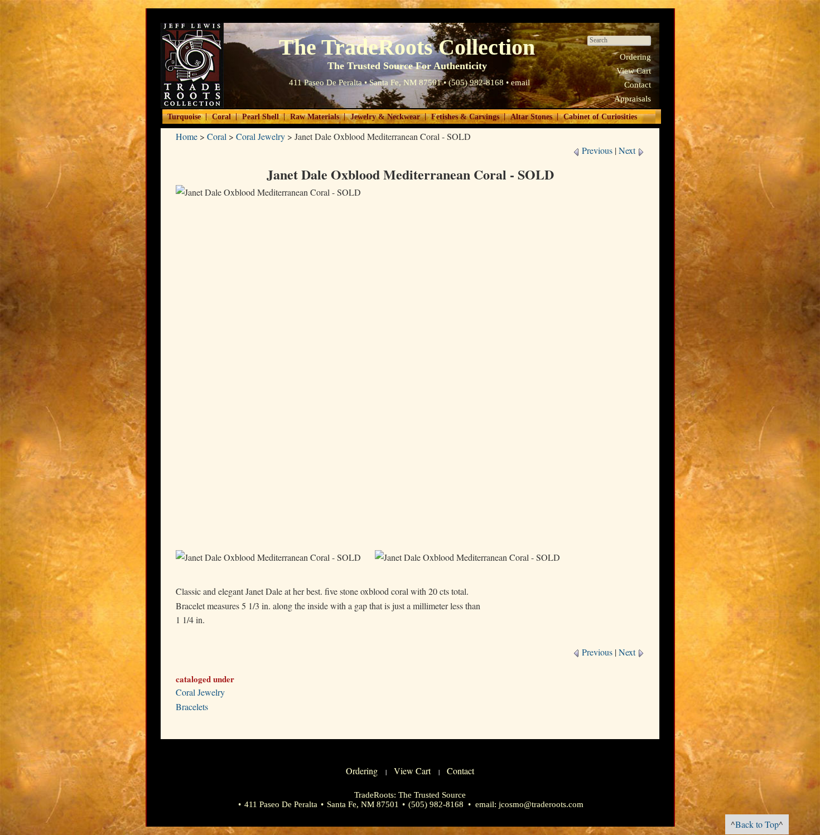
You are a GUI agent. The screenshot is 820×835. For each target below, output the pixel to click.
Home (186, 136)
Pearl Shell (260, 117)
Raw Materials (314, 117)
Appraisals (632, 98)
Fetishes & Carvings (465, 117)
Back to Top (757, 824)
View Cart (633, 70)
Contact (637, 84)
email (520, 82)
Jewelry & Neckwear (385, 117)
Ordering (635, 56)
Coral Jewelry (260, 136)
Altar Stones (531, 117)
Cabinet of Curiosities (600, 117)
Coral (221, 117)
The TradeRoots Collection (192, 65)
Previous (596, 150)
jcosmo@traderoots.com (541, 804)
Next (628, 150)
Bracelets (192, 706)
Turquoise (184, 117)
